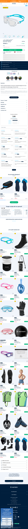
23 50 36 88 (14, 498)
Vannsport (6, 518)
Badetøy (7, 520)
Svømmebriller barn (11, 39)
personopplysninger (16, 483)
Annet (7, 523)
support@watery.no (15, 500)
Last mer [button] (14, 169)
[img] (3, 130)
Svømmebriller (7, 39)
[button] (3, 19)
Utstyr (4, 39)
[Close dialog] (12, 508)
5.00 (14, 116)
